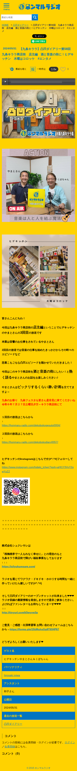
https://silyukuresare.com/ (18, 566)
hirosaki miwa (12, 675)
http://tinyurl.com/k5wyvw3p (20, 612)
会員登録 (9, 746)
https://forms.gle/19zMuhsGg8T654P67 (34, 629)
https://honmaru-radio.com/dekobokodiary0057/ (30, 442)
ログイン (70, 742)
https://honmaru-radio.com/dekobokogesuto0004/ (31, 425)
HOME (5, 25)
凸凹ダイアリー (21, 25)
